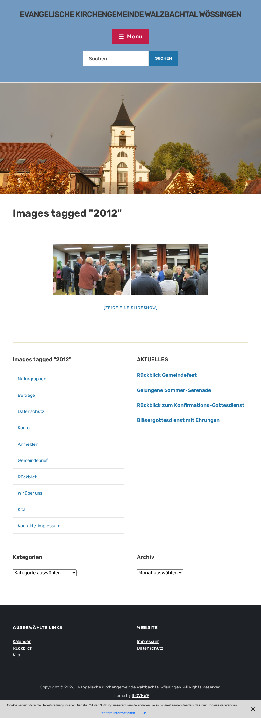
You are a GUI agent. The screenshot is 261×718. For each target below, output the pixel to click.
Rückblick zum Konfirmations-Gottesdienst (190, 405)
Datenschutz (31, 411)
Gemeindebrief (33, 460)
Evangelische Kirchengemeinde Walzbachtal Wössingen (130, 14)
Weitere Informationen (118, 713)
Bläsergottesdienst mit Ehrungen (178, 420)
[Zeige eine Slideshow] (131, 307)
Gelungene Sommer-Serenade (174, 390)
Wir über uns (30, 493)
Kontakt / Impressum (39, 526)
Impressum (148, 641)
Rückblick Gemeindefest (167, 375)
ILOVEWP (140, 695)
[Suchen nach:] (116, 58)
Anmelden (28, 444)
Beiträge (26, 395)
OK (145, 713)
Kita (21, 509)
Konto (24, 427)
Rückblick (27, 477)
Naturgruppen (32, 379)
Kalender (22, 641)
